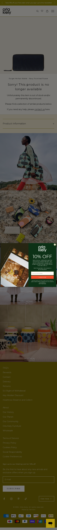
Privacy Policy (43, 283)
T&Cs (39, 283)
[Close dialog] (55, 245)
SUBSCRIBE (42, 277)
